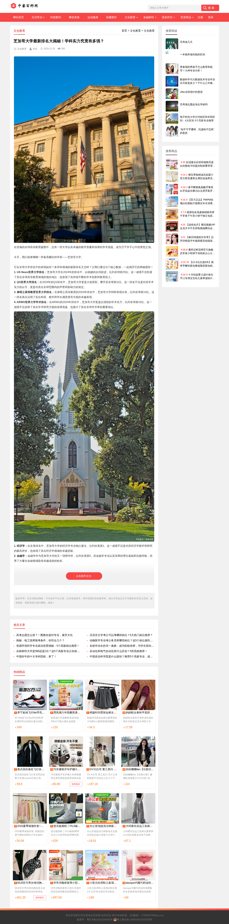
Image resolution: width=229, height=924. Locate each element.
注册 (200, 17)
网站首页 (18, 17)
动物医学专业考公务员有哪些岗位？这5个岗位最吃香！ (122, 640)
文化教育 (130, 17)
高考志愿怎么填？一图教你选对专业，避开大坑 (44, 635)
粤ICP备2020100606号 (100, 919)
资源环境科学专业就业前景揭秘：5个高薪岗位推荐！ (47, 645)
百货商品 (186, 17)
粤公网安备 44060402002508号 (134, 919)
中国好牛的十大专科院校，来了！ (36, 656)
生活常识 (37, 17)
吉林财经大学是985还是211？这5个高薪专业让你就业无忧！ (48, 651)
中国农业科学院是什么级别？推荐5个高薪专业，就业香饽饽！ (122, 656)
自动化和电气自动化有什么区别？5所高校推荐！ (118, 651)
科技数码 (55, 17)
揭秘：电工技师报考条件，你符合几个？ (40, 640)
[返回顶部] (221, 828)
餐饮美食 (74, 17)
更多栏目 (167, 17)
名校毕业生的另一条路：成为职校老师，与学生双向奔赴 (122, 645)
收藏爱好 (111, 17)
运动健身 (92, 17)
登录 (210, 17)
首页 (124, 30)
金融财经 (148, 17)
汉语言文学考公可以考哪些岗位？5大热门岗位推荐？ (121, 635)
